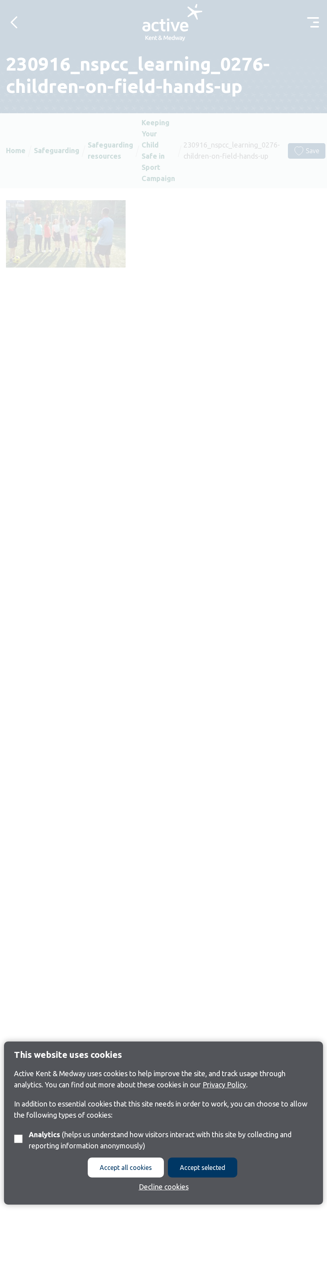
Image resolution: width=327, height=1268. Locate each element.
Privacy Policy (224, 1085)
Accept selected (202, 1167)
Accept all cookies (126, 1167)
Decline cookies (164, 1187)
